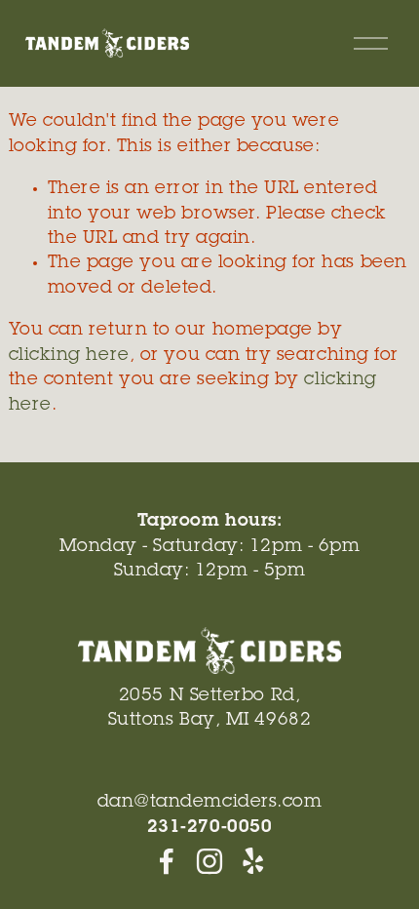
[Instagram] (209, 861)
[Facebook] (166, 861)
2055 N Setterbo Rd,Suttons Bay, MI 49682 (209, 709)
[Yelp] (252, 861)
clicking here (69, 356)
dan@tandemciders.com (210, 802)
